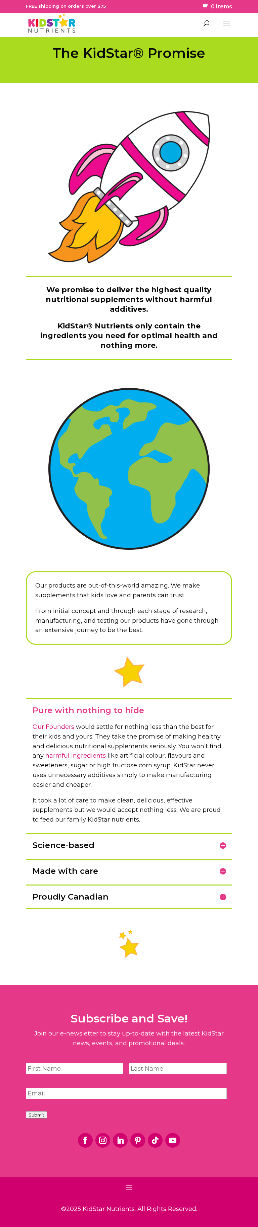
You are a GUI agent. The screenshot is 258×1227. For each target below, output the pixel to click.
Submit (36, 1115)
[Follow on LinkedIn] (120, 1140)
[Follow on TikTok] (155, 1140)
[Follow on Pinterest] (137, 1140)
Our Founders (53, 727)
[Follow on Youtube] (172, 1140)
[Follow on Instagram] (102, 1140)
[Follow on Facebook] (85, 1140)
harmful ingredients (75, 755)
